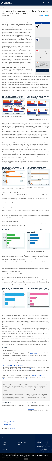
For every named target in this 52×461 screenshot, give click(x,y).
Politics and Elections (17, 426)
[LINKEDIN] (45, 15)
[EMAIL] (42, 15)
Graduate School (20, 439)
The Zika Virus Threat (7, 424)
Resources (19, 444)
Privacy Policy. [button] (30, 456)
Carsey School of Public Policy (8, 7)
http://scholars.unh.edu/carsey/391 (24, 368)
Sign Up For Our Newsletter (42, 449)
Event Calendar (4, 446)
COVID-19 (7, 426)
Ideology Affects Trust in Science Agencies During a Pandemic (14, 422)
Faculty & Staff (4, 449)
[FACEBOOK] (43, 15)
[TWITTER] (47, 15)
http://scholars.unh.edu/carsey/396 (33, 353)
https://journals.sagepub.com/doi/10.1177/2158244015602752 (14, 365)
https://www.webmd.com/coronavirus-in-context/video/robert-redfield (15, 378)
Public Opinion (23, 426)
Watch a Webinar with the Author (42, 70)
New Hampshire (11, 426)
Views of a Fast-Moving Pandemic (9, 421)
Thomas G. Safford (31, 409)
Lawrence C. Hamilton (31, 403)
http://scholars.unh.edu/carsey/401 (38, 375)
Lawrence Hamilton (7, 16)
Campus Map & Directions (22, 442)
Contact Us (4, 444)
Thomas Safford (14, 16)
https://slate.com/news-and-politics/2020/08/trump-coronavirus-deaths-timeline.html (20, 372)
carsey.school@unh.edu (42, 448)
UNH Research (20, 446)
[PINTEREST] (48, 15)
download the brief (45, 21)
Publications (4, 442)
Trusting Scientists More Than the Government (12, 419)
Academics (4, 439)
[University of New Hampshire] (7, 2)
